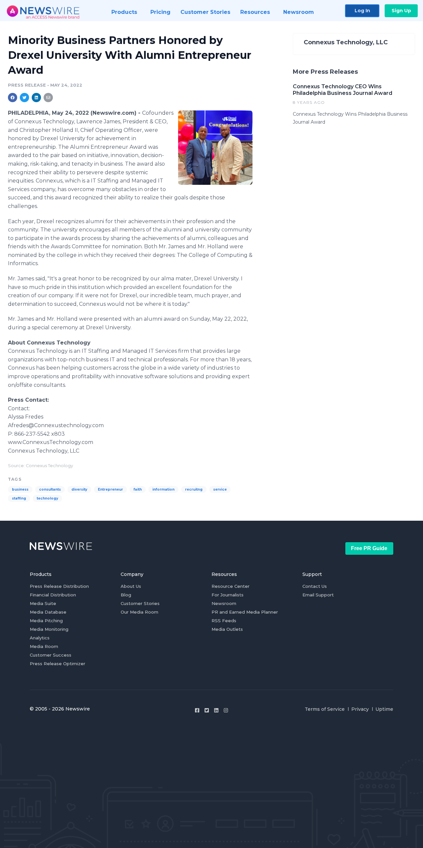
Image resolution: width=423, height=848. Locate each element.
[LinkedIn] (216, 710)
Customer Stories (140, 603)
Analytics (40, 637)
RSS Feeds (224, 620)
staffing (19, 498)
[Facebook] (197, 710)
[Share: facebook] (13, 98)
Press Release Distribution (59, 586)
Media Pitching (46, 620)
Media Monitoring (49, 629)
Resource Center (231, 586)
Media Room (44, 646)
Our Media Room (139, 612)
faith (138, 489)
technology (47, 498)
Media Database (48, 612)
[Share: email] (48, 98)
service (220, 489)
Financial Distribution (53, 594)
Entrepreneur (110, 489)
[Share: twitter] (24, 98)
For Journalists (228, 594)
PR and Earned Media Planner (245, 612)
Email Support (318, 594)
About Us (131, 586)
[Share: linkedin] (36, 98)
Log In (362, 11)
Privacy (360, 709)
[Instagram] (226, 710)
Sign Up (401, 11)
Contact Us (314, 586)
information (163, 489)
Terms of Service (325, 709)
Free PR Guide (369, 548)
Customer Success (50, 655)
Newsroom (224, 603)
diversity (79, 489)
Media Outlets (227, 629)
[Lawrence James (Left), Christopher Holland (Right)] (215, 147)
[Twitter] (207, 710)
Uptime (384, 709)
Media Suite (43, 603)
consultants (50, 489)
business (20, 489)
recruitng (194, 489)
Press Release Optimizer (57, 663)
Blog (126, 594)
